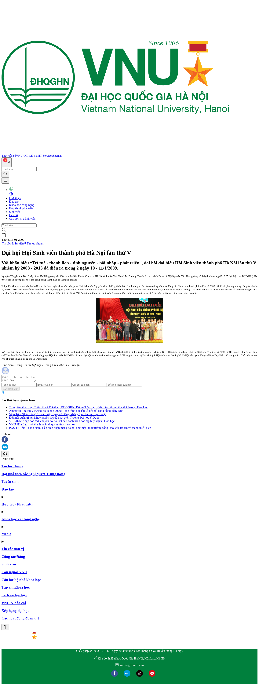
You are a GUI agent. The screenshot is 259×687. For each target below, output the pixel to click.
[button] (129, 439)
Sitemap (57, 155)
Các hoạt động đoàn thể (20, 618)
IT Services (46, 155)
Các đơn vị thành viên (22, 218)
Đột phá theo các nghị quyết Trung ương (33, 474)
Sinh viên (14, 211)
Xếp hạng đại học (15, 611)
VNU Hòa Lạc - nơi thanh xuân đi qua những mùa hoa (42, 424)
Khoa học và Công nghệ (20, 519)
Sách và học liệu (14, 595)
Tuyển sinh (10, 481)
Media (6, 534)
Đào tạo (14, 201)
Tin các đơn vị (13, 549)
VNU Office (23, 155)
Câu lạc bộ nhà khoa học (21, 580)
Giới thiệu (15, 198)
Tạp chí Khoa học (16, 587)
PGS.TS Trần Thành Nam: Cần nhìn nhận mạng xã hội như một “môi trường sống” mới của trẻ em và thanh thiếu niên (80, 427)
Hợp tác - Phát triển (17, 504)
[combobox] (7, 162)
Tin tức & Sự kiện (13, 243)
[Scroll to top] (5, 627)
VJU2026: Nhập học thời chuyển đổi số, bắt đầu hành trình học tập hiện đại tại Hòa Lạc (62, 421)
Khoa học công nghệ (21, 205)
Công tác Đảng (13, 557)
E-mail (35, 155)
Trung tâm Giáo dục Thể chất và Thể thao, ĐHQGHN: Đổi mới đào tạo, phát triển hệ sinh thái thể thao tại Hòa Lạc (78, 407)
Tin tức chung (35, 243)
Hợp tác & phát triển (21, 208)
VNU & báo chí (14, 603)
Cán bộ (13, 215)
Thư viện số (9, 155)
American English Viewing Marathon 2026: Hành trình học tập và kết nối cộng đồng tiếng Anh (66, 410)
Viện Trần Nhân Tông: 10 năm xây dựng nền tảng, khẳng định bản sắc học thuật (57, 414)
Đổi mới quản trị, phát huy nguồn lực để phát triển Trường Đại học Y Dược (54, 417)
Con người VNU (14, 572)
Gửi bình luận (10, 388)
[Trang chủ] (115, 152)
